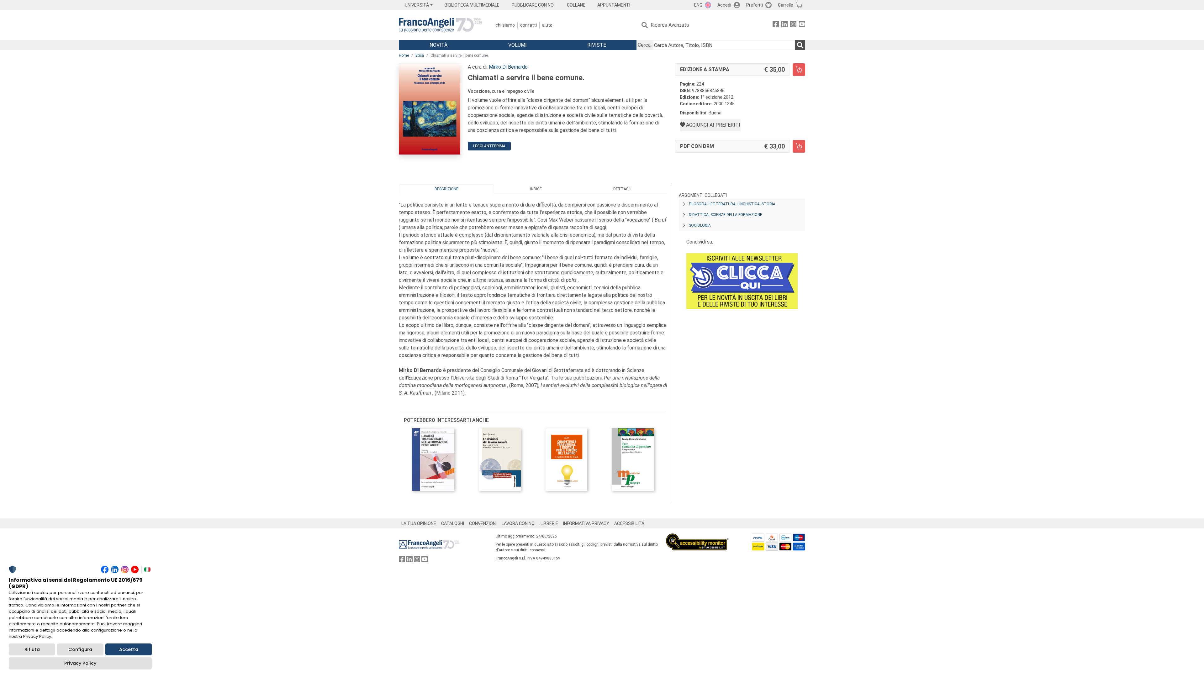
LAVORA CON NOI (519, 523)
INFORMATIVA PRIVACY (586, 523)
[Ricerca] (800, 45)
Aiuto (547, 25)
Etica (419, 55)
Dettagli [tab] (622, 189)
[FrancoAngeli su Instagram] (793, 25)
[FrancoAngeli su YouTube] (802, 25)
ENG (698, 5)
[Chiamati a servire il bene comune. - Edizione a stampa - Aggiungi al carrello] (799, 69)
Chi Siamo (505, 25)
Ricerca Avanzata (670, 25)
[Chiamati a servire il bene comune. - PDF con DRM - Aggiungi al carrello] (799, 146)
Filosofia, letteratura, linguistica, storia (732, 204)
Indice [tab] (536, 189)
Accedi (724, 5)
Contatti (528, 25)
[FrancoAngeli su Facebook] (776, 25)
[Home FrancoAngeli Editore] (440, 25)
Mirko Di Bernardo (508, 67)
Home (404, 55)
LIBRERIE (549, 523)
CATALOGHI (452, 523)
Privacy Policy (80, 663)
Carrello (785, 5)
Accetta (128, 649)
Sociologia (700, 225)
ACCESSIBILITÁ (629, 523)
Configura (80, 649)
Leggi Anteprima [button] (489, 146)
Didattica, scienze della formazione (725, 215)
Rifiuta (32, 649)
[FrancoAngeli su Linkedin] (784, 25)
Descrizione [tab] (446, 189)
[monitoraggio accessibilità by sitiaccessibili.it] (697, 537)
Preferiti (754, 5)
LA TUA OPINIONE (418, 523)
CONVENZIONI (483, 523)
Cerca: (645, 45)
